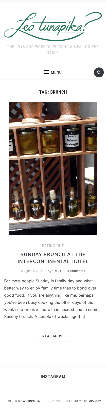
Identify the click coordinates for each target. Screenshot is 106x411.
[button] (53, 72)
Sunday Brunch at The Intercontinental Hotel (53, 258)
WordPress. (32, 401)
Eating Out (53, 246)
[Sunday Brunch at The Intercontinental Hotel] (53, 168)
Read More (53, 336)
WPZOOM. (95, 401)
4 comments (76, 271)
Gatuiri (57, 271)
